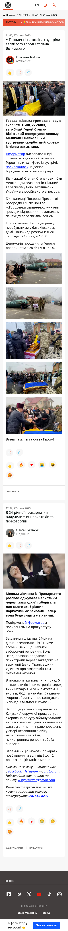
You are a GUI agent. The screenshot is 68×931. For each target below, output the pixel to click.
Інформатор (15, 154)
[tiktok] (49, 894)
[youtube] (39, 894)
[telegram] (19, 894)
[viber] (29, 894)
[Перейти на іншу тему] (45, 5)
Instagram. (52, 771)
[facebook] (9, 894)
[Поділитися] (19, 72)
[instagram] (59, 894)
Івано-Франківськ (28, 912)
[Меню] (63, 5)
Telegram (31, 771)
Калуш (46, 912)
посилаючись (17, 167)
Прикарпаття (12, 491)
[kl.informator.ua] (8, 5)
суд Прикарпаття (14, 848)
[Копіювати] (28, 72)
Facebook (15, 771)
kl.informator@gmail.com (36, 780)
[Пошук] (54, 5)
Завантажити (46, 925)
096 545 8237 (38, 796)
